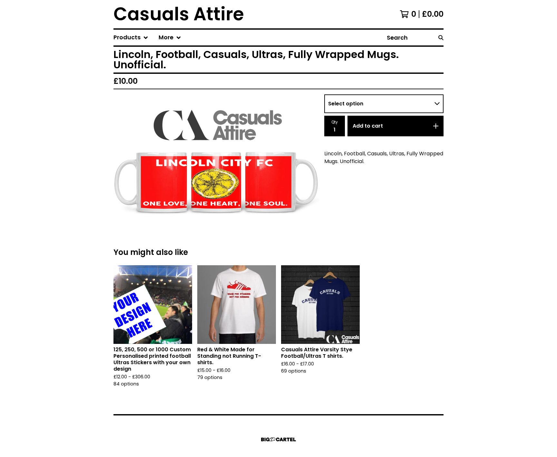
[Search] (441, 37)
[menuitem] (130, 37)
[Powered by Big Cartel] (278, 439)
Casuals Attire (178, 14)
